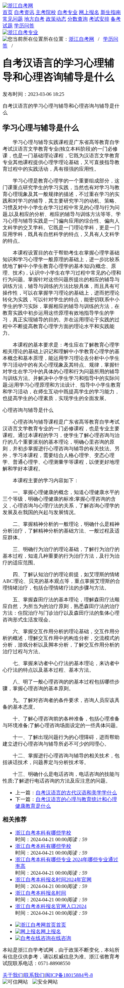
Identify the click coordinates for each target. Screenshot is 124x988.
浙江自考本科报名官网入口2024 (50, 906)
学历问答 (24, 25)
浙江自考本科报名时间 (40, 893)
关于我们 (13, 975)
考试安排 (99, 19)
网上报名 (89, 12)
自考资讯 (24, 12)
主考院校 (46, 12)
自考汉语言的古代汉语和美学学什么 (76, 792)
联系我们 (34, 975)
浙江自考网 (81, 39)
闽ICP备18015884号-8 (69, 975)
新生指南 (110, 12)
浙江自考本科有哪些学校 (43, 832)
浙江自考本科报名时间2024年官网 (53, 879)
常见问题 (13, 19)
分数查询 (77, 19)
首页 (8, 12)
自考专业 (67, 12)
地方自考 (34, 19)
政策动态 (56, 19)
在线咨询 (61, 938)
